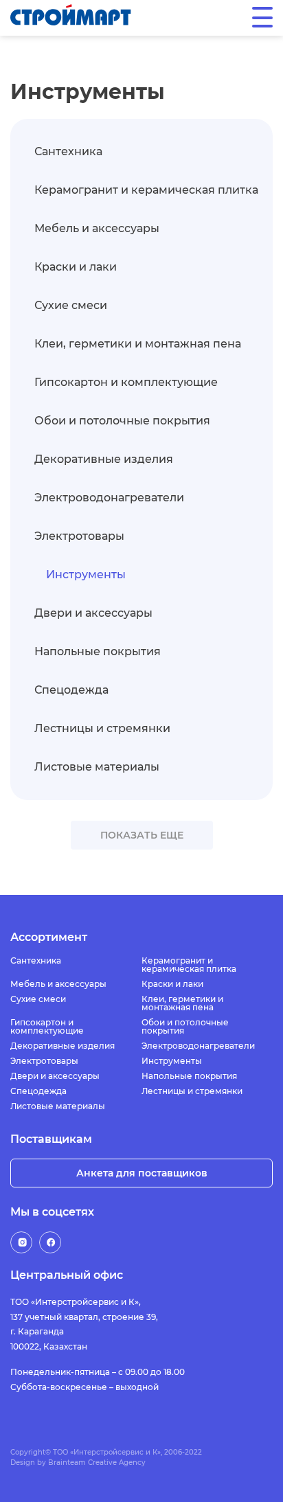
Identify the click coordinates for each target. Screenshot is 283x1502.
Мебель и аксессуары (96, 228)
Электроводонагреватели (109, 497)
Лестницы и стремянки (102, 728)
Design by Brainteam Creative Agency (78, 1462)
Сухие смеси (70, 305)
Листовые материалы (96, 766)
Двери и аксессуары (93, 612)
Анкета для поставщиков (141, 1173)
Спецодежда (71, 689)
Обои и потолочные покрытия (122, 420)
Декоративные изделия (103, 459)
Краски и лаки (75, 266)
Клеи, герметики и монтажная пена (137, 343)
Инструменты (86, 574)
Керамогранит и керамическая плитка (146, 189)
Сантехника (68, 151)
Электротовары (79, 536)
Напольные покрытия (97, 651)
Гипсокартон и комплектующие (126, 382)
